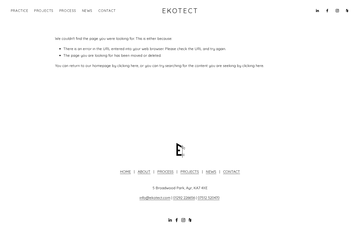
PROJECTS (44, 11)
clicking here (127, 65)
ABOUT (144, 171)
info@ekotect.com (155, 197)
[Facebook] (327, 11)
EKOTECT (180, 10)
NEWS (87, 11)
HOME (125, 171)
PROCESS (67, 11)
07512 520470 (209, 197)
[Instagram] (337, 11)
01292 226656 (184, 197)
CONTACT (107, 11)
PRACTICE (20, 11)
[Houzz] (347, 11)
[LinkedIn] (317, 11)
